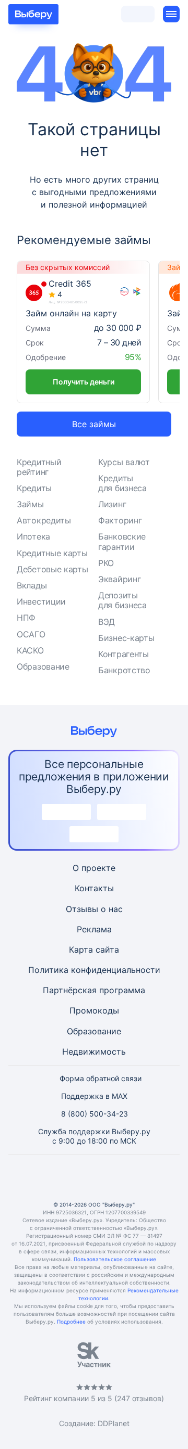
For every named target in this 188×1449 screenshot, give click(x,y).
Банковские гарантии (122, 541)
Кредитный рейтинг (39, 467)
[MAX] (94, 1177)
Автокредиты (44, 520)
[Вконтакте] (44, 1177)
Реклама (94, 929)
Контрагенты (123, 654)
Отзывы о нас (94, 909)
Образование (43, 666)
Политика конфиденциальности (94, 970)
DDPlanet (114, 1423)
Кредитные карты (52, 553)
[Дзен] (119, 1177)
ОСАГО (31, 634)
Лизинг (112, 504)
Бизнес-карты (126, 638)
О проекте (94, 868)
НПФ (26, 617)
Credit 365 (70, 284)
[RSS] (144, 1177)
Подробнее (71, 1321)
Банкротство (124, 670)
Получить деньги (83, 381)
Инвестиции (41, 601)
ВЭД (106, 622)
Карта (81, 949)
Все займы (94, 424)
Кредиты (34, 488)
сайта (107, 949)
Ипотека (33, 536)
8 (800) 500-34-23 (94, 1113)
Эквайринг (119, 579)
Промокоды (94, 1010)
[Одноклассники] (69, 1177)
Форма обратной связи (101, 1078)
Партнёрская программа (94, 990)
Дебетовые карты (52, 569)
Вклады (31, 585)
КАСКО (30, 650)
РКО (106, 563)
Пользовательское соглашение (115, 1259)
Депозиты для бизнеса (122, 600)
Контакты (94, 888)
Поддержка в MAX (94, 1096)
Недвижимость (94, 1051)
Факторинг (120, 520)
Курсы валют (124, 462)
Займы (30, 504)
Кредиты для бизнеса (122, 483)
